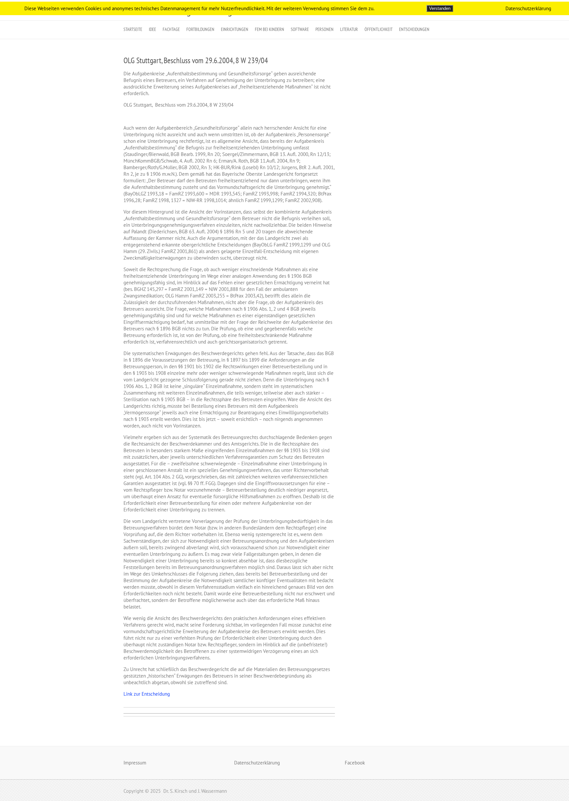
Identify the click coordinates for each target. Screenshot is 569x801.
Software (300, 29)
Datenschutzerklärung (257, 763)
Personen (324, 29)
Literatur (349, 29)
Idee (152, 29)
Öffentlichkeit (379, 29)
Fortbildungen (200, 29)
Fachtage (171, 29)
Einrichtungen (234, 29)
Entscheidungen (414, 29)
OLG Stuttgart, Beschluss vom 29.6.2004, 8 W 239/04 (195, 60)
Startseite (132, 29)
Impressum (134, 763)
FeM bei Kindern (269, 29)
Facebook (355, 763)
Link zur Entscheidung (146, 694)
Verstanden (439, 8)
